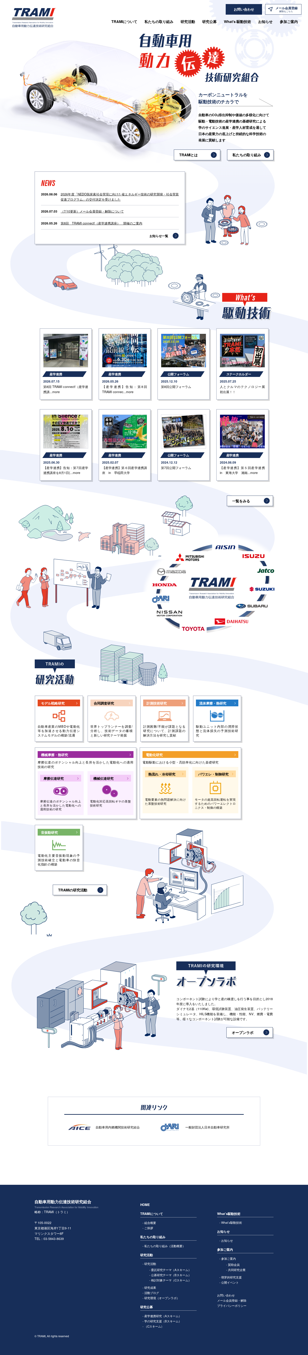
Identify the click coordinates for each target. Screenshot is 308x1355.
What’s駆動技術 (231, 1222)
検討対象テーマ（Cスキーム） (171, 1280)
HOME (145, 1204)
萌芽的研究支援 (231, 1277)
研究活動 (150, 1264)
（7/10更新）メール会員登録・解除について (92, 211)
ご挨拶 (148, 1228)
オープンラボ (242, 1032)
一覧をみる (241, 500)
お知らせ (265, 21)
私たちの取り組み (159, 21)
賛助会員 (234, 1264)
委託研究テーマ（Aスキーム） (171, 1270)
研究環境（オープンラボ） (161, 1298)
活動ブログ (151, 1293)
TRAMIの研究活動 (72, 890)
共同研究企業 (237, 1270)
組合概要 (150, 1223)
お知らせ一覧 (158, 236)
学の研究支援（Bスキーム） (163, 1321)
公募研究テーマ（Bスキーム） (171, 1275)
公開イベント (230, 1282)
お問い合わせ (226, 1295)
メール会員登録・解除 (231, 1300)
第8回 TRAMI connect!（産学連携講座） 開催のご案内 (101, 223)
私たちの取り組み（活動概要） (164, 1246)
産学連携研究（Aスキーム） (163, 1316)
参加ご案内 (228, 1258)
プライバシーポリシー (231, 1305)
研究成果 (150, 1287)
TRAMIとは (188, 154)
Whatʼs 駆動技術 (237, 21)
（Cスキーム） (154, 1326)
